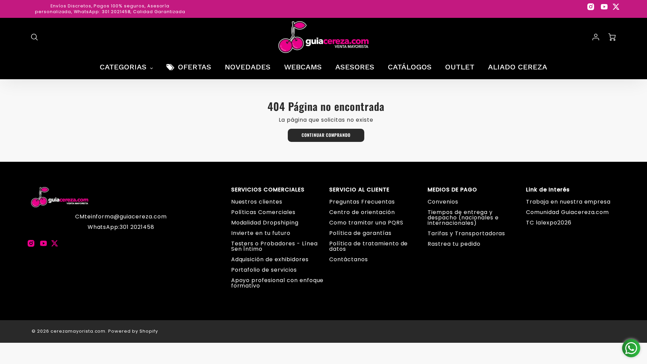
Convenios (443, 202)
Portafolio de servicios (264, 270)
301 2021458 (137, 227)
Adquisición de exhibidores (270, 259)
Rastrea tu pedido (454, 244)
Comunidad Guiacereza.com (567, 212)
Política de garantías (360, 233)
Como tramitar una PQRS (366, 222)
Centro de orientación (362, 212)
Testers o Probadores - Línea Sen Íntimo (274, 246)
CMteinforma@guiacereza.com (121, 216)
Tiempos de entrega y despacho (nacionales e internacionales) (463, 217)
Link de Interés (547, 189)
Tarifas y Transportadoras (466, 233)
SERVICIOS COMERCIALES (268, 189)
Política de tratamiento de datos (368, 246)
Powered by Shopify (133, 331)
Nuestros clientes (256, 202)
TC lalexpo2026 (548, 222)
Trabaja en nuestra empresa (568, 202)
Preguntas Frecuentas (362, 202)
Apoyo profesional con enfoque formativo (277, 283)
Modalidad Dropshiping (265, 222)
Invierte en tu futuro (260, 233)
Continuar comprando (326, 135)
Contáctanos (348, 259)
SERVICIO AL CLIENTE (359, 189)
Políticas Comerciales (263, 212)
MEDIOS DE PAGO (452, 189)
